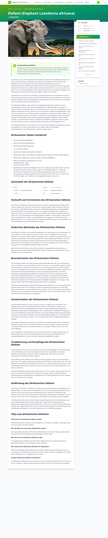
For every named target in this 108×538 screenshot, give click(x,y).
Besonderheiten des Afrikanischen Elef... (86, 55)
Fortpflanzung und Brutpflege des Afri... (86, 63)
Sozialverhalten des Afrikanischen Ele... (86, 59)
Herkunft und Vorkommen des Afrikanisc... (85, 47)
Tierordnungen (59, 2)
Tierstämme (80, 2)
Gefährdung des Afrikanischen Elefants (86, 67)
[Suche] (98, 2)
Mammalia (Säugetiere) (56, 187)
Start (10, 9)
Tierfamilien (70, 2)
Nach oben (89, 74)
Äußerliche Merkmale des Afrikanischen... (84, 51)
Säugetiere (86, 26)
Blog (88, 2)
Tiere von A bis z (18, 9)
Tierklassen (48, 2)
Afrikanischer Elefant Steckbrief (86, 41)
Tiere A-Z (39, 2)
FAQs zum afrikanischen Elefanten (86, 71)
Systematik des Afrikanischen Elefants (87, 43)
